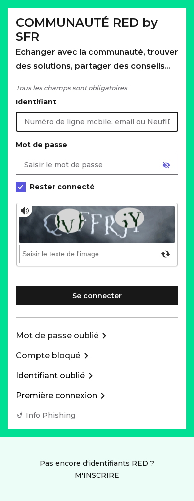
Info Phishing (50, 415)
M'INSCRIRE (97, 475)
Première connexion (56, 395)
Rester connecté (62, 186)
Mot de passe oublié (57, 335)
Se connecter (97, 295)
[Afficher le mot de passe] (166, 165)
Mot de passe (41, 144)
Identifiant (36, 102)
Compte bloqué (48, 355)
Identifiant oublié (50, 375)
